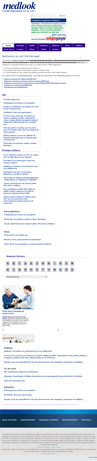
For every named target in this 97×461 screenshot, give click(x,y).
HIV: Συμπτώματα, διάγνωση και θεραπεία (21, 372)
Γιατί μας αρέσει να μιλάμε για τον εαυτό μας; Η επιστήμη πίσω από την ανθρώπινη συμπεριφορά (21, 130)
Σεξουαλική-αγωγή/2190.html (15, 87)
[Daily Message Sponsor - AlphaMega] (48, 41)
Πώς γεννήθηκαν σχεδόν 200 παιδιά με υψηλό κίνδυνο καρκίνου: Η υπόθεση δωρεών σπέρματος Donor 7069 (19, 191)
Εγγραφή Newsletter (28, 420)
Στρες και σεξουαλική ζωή (14, 381)
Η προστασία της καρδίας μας (16, 235)
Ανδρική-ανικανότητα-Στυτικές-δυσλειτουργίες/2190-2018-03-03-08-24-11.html (35, 83)
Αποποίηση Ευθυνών (70, 420)
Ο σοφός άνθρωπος (12, 99)
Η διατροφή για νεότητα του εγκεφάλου (19, 103)
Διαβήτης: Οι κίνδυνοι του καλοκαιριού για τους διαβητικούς (28, 351)
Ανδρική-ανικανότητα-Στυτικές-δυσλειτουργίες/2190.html (26, 81)
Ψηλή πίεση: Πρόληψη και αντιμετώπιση (13, 312)
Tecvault (95, 457)
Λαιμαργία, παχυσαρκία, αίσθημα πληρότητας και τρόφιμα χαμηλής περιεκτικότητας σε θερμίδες (43, 376)
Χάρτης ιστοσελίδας (9, 420)
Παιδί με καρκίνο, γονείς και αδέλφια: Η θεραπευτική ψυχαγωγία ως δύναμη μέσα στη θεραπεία (20, 138)
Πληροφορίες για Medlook (48, 420)
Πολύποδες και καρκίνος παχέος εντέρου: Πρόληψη (25, 219)
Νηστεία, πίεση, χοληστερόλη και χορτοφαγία (22, 239)
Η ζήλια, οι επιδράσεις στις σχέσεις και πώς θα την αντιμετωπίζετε (21, 108)
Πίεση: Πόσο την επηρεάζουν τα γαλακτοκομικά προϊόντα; (27, 244)
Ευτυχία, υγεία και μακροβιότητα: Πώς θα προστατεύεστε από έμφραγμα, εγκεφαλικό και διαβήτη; (43, 362)
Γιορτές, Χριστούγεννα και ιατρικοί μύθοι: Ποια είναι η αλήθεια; (20, 184)
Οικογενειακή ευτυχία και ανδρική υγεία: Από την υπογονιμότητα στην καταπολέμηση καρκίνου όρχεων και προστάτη (20, 200)
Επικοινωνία (86, 420)
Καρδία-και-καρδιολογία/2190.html (18, 85)
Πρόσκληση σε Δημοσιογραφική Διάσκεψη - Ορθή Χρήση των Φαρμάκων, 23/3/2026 (21, 179)
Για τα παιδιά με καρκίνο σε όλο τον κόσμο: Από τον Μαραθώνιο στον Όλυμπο (21, 156)
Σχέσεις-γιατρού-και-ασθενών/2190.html (20, 79)
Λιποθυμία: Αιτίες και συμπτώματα (17, 112)
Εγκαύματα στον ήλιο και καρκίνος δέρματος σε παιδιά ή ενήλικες (18, 173)
